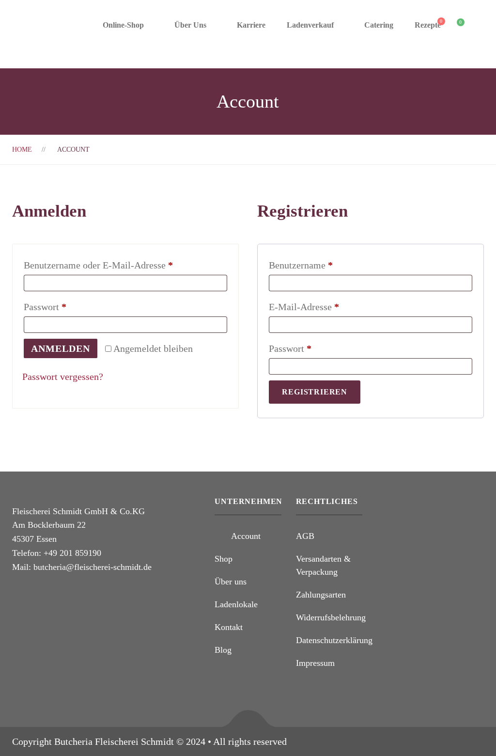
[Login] (478, 25)
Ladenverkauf (310, 25)
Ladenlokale (236, 604)
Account (246, 536)
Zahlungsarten (321, 594)
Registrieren (314, 392)
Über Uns (190, 25)
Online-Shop (123, 25)
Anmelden (60, 348)
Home (22, 149)
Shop (223, 559)
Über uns (231, 581)
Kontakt (229, 627)
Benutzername (325, 264)
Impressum (315, 663)
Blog (223, 650)
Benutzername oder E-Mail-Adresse (122, 264)
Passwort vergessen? (62, 376)
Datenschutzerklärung (334, 640)
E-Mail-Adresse (328, 306)
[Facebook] (15, 594)
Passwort (69, 306)
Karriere (251, 25)
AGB (305, 536)
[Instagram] (33, 594)
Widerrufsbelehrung (331, 617)
